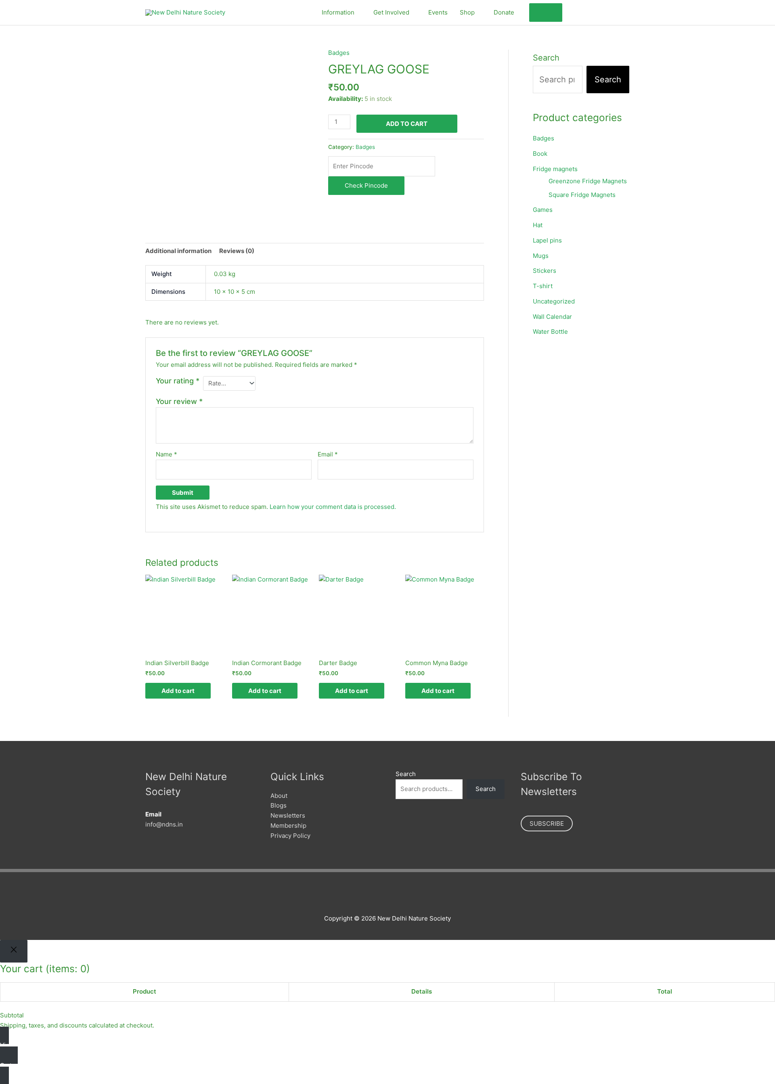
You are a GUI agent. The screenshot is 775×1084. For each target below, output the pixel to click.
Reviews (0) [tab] (236, 251)
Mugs (541, 255)
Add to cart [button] (178, 691)
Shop (467, 12)
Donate (504, 12)
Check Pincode (366, 185)
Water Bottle (550, 331)
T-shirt (543, 286)
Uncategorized (554, 301)
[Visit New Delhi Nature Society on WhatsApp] (614, 11)
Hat (537, 225)
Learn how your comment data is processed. (333, 507)
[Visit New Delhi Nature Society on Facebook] (573, 11)
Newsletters (287, 815)
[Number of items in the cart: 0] (545, 12)
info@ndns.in (164, 824)
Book (540, 153)
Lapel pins (547, 240)
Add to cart (406, 124)
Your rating (177, 381)
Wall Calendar (552, 316)
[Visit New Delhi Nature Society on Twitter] (586, 11)
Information (338, 12)
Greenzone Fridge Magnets (588, 181)
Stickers (544, 270)
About (278, 795)
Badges (339, 53)
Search (546, 58)
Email (328, 454)
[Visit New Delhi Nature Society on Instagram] (600, 11)
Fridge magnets (555, 169)
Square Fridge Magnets (582, 195)
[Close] (13, 951)
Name (166, 454)
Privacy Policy (290, 835)
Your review (179, 401)
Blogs (278, 805)
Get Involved (391, 12)
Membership (288, 825)
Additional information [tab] (178, 251)
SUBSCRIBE (547, 823)
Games (543, 209)
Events (438, 12)
